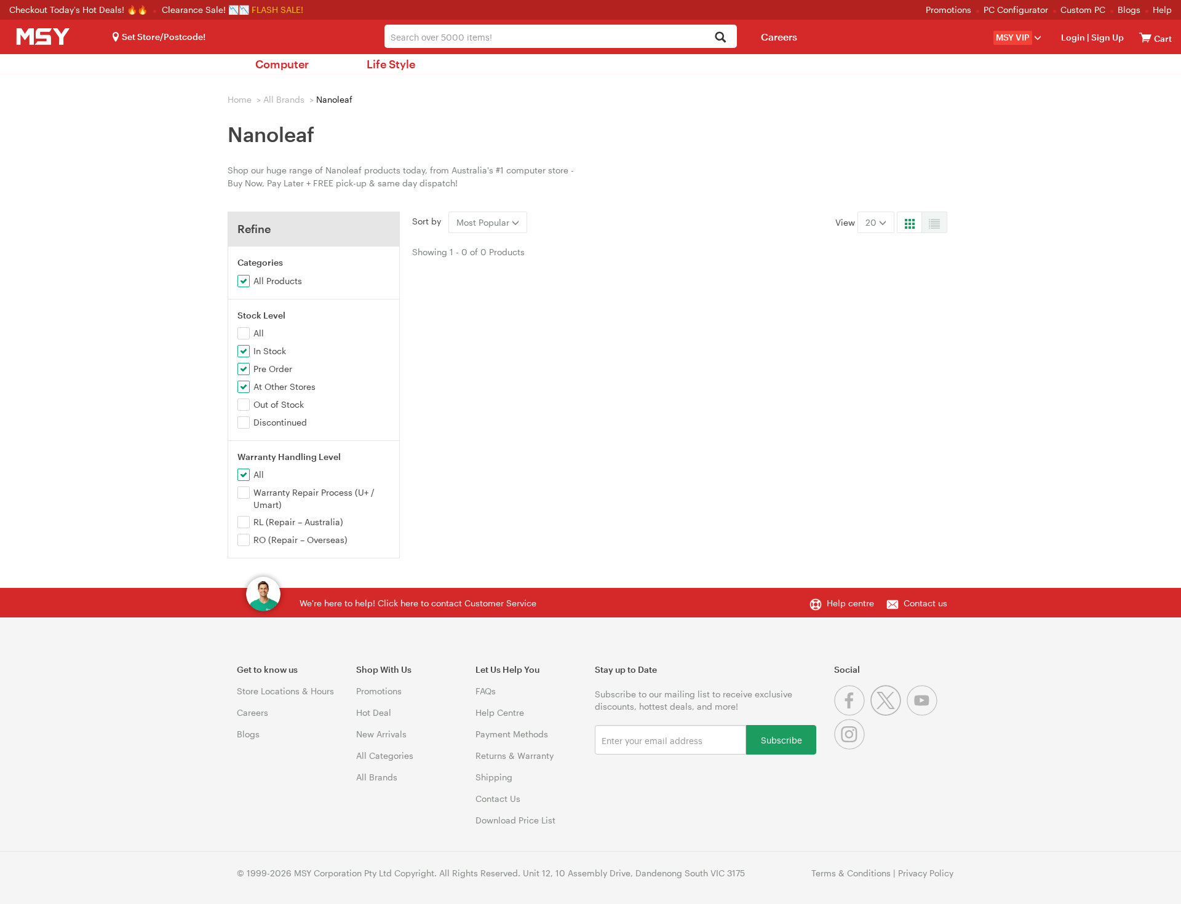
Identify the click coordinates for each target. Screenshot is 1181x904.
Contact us (925, 603)
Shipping (493, 777)
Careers (779, 36)
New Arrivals (381, 734)
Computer (282, 64)
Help (1162, 9)
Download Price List (515, 820)
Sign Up (1106, 37)
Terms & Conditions (851, 873)
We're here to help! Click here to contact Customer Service (418, 603)
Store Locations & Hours (285, 691)
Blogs (1129, 9)
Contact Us (497, 798)
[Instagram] (851, 746)
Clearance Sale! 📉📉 (205, 9)
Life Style (391, 64)
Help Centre (499, 712)
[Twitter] (888, 712)
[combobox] (560, 36)
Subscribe (781, 739)
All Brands (283, 99)
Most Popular (484, 222)
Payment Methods (511, 734)
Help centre (850, 603)
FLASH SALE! (277, 9)
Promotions (948, 9)
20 (872, 222)
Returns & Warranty (514, 755)
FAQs (485, 691)
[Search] (720, 38)
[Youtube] (923, 712)
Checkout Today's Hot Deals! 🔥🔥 (79, 9)
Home (240, 99)
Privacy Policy (925, 873)
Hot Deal (373, 712)
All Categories (384, 755)
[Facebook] (852, 712)
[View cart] (1145, 37)
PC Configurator (1016, 9)
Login (1073, 37)
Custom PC (1082, 9)
